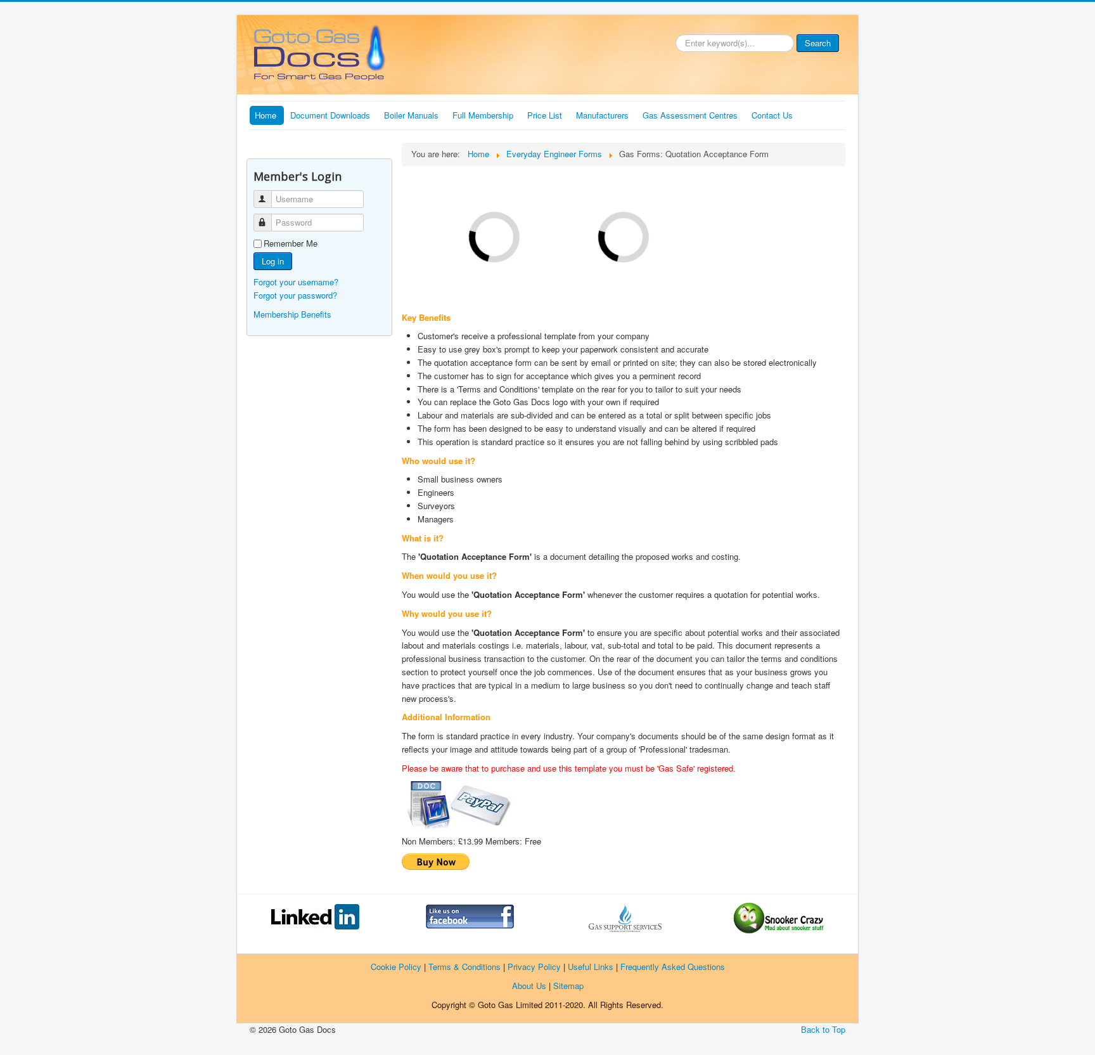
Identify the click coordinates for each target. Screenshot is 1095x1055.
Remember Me (290, 243)
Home (265, 115)
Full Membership (482, 115)
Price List (544, 115)
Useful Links (590, 967)
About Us (529, 986)
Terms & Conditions (464, 967)
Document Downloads (330, 115)
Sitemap (568, 986)
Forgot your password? (295, 295)
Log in (273, 261)
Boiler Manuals (411, 115)
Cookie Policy (396, 967)
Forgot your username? (295, 282)
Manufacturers (602, 115)
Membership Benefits (292, 314)
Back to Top (823, 1029)
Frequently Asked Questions (672, 967)
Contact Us (772, 115)
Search (818, 43)
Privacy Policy (534, 967)
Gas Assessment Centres (690, 115)
